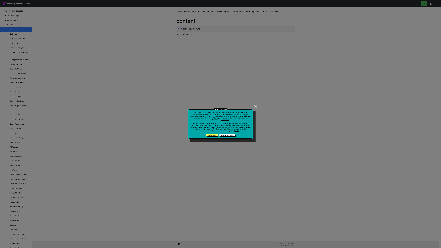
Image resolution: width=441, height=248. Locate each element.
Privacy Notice (215, 127)
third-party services (204, 129)
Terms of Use (233, 127)
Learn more (225, 120)
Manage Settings (227, 135)
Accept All (212, 135)
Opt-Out (236, 131)
